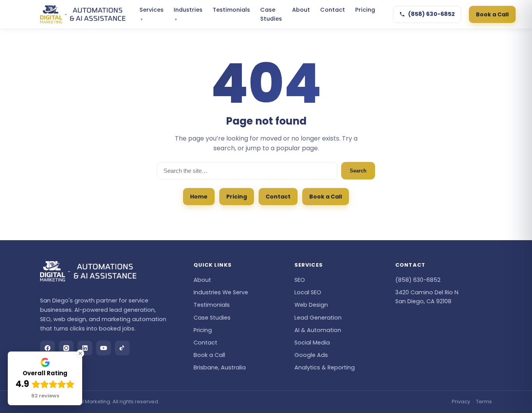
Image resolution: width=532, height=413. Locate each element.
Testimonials (231, 10)
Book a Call (492, 14)
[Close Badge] (80, 353)
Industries (188, 14)
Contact (332, 10)
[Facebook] (47, 348)
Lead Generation (318, 318)
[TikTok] (122, 348)
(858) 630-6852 (431, 14)
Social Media (312, 342)
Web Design (311, 305)
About (301, 10)
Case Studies (271, 14)
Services (151, 14)
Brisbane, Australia (220, 367)
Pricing (365, 10)
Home (199, 196)
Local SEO (307, 292)
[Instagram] (66, 348)
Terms (484, 401)
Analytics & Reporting (324, 367)
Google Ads (311, 355)
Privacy (461, 401)
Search (358, 171)
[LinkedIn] (85, 348)
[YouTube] (103, 348)
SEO (299, 280)
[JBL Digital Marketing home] (82, 14)
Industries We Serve (221, 292)
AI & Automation (317, 330)
